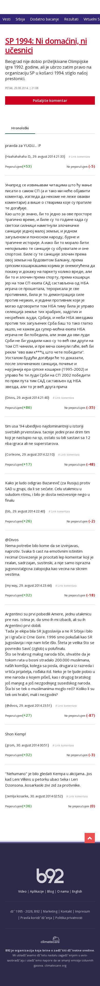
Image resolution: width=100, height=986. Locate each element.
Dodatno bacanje (44, 19)
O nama (63, 891)
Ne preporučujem (81, 166)
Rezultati (71, 19)
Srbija (20, 19)
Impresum (82, 911)
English (77, 891)
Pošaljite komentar (50, 100)
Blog (50, 891)
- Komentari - (29, 7)
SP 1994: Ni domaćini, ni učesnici (46, 45)
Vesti (7, 19)
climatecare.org (55, 965)
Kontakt (66, 911)
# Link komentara (79, 156)
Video (22, 891)
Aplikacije (37, 891)
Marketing (50, 911)
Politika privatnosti (68, 918)
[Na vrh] (90, 838)
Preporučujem (18, 166)
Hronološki (20, 128)
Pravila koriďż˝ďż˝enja (36, 918)
